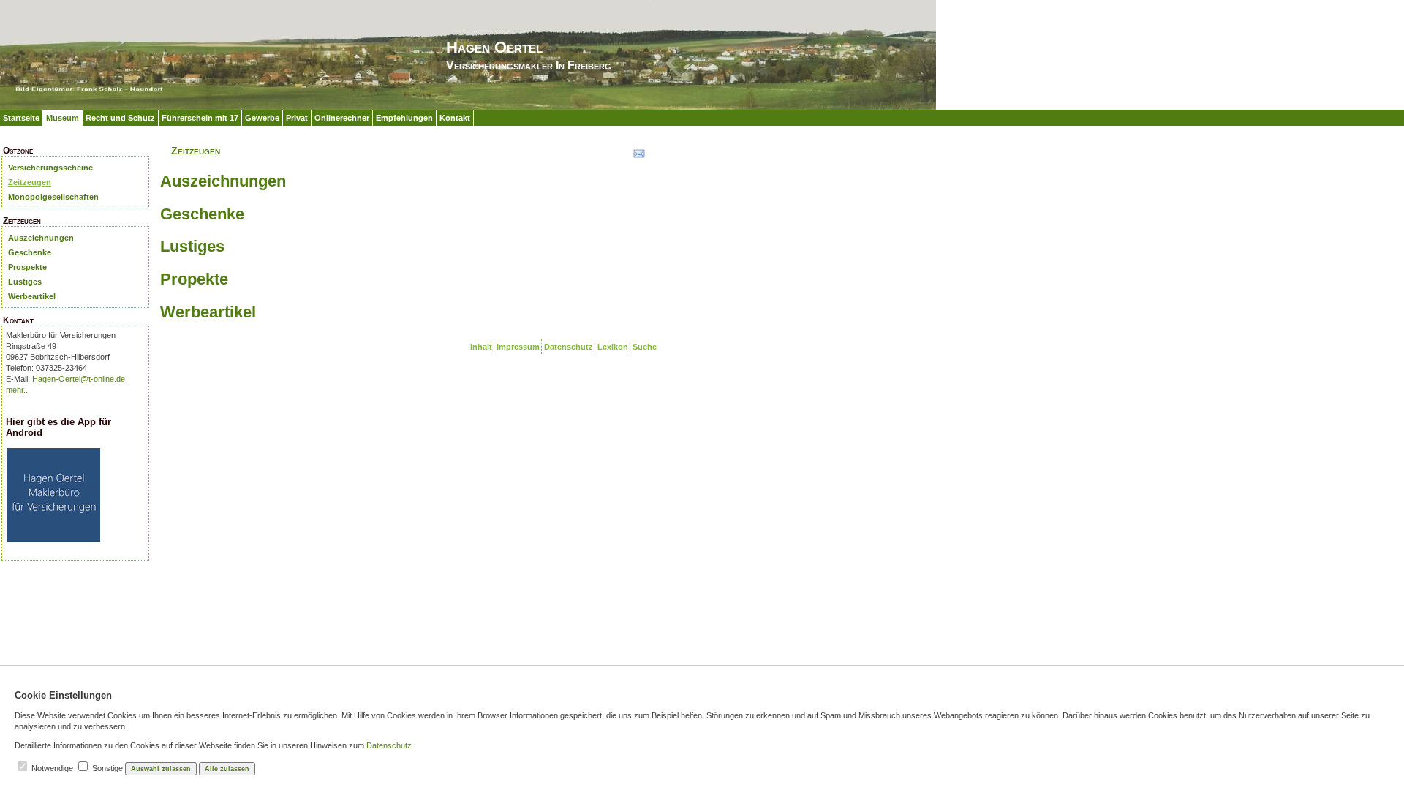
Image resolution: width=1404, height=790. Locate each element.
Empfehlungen (404, 117)
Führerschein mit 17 (200, 117)
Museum (62, 117)
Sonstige (107, 768)
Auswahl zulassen (161, 768)
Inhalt (481, 346)
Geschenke (29, 252)
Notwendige (52, 768)
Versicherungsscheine (50, 167)
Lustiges (25, 281)
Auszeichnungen (41, 237)
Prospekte (27, 267)
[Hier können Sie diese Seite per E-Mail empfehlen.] (638, 156)
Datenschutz (568, 346)
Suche (645, 346)
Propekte (194, 279)
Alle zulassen (227, 768)
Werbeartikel (32, 296)
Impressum (518, 346)
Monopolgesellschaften (53, 196)
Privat (297, 117)
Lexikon (612, 346)
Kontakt (454, 117)
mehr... (18, 389)
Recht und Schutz (120, 117)
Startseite (21, 117)
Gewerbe (262, 117)
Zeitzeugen (29, 182)
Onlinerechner (341, 117)
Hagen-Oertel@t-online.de (78, 379)
